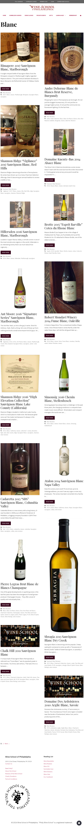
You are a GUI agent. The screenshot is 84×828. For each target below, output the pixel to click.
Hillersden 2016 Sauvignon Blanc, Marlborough (19, 233)
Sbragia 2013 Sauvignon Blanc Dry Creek (60, 638)
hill (14, 679)
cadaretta (17, 529)
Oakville (77, 341)
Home (4, 15)
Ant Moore (20, 342)
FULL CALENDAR (19, 1)
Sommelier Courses (15, 15)
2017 (4, 95)
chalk (24, 677)
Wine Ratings (8, 616)
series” (32, 344)
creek (72, 663)
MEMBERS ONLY (43, 1)
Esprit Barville (53, 253)
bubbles (52, 120)
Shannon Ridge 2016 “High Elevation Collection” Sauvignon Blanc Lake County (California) (19, 402)
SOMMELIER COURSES (31, 1)
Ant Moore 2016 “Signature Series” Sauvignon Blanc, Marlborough (19, 317)
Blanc (8, 95)
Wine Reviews (7, 93)
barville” (57, 251)
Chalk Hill (29, 677)
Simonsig (73, 423)
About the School (10, 771)
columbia (27, 529)
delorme (67, 120)
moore (2, 344)
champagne (16, 613)
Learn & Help (60, 15)
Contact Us (8, 764)
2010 (48, 728)
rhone (58, 253)
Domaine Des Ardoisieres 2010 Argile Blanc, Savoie (61, 703)
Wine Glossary (48, 772)
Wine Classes (29, 15)
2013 (8, 529)
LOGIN (52, 1)
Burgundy (57, 120)
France (54, 732)
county (29, 431)
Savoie (62, 732)
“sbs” (4, 529)
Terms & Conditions (11, 779)
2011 (4, 677)
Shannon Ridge (20, 193)
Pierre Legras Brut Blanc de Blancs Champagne (19, 586)
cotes (74, 251)
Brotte (66, 251)
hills (22, 191)
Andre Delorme (54, 118)
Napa (70, 507)
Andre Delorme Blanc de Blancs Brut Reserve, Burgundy (61, 92)
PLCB (53, 665)
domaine (65, 186)
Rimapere (25, 95)
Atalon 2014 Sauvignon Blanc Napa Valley (63, 482)
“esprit (48, 251)
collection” (24, 431)
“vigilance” (6, 191)
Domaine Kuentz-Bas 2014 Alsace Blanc (62, 161)
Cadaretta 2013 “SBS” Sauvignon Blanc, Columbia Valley (19, 502)
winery (60, 343)
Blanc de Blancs (68, 118)
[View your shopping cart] (80, 15)
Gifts (51, 15)
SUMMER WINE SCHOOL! (63, 1)
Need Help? (9, 768)
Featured (5, 189)
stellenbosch (48, 425)
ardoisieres (53, 728)
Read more (5, 89)
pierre (16, 614)
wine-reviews (4, 435)
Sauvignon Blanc (33, 95)
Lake (4, 433)
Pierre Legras (23, 614)
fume (60, 341)
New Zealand (9, 344)
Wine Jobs (47, 774)
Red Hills (26, 191)
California (13, 431)
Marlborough (18, 95)
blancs (75, 118)
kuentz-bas (72, 186)
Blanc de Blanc (11, 610)
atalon (52, 507)
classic (12, 95)
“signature (6, 342)
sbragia (64, 665)
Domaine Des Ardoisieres (67, 730)
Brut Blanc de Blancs (29, 610)
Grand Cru (7, 614)
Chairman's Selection (60, 663)
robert (46, 343)
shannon (13, 193)
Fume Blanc (65, 341)
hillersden (17, 258)
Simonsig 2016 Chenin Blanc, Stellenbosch (59, 399)
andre (48, 118)
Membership (73, 15)
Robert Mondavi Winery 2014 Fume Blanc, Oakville (62, 319)
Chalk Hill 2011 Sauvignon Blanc (18, 652)
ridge (31, 191)
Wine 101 (46, 766)
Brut (79, 118)
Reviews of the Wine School (13, 774)
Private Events (41, 15)
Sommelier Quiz (48, 769)
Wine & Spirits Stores (73, 665)
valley (52, 509)
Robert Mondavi (53, 343)
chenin (56, 423)
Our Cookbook (48, 777)
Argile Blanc (64, 728)
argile (59, 728)
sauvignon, (4, 97)
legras (13, 614)
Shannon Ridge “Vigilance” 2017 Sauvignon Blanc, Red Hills (19, 164)
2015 (52, 251)
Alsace (52, 186)
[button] (79, 823)
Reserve (73, 120)
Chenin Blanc (62, 423)
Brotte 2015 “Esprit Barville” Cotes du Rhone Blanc (63, 226)
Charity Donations (10, 776)
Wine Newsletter (49, 761)
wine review (58, 509)
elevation (34, 431)
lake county (10, 433)
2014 (48, 186)
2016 (4, 258)
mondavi (72, 341)
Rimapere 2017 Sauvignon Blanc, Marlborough (18, 67)
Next (7, 744)
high (2, 433)
